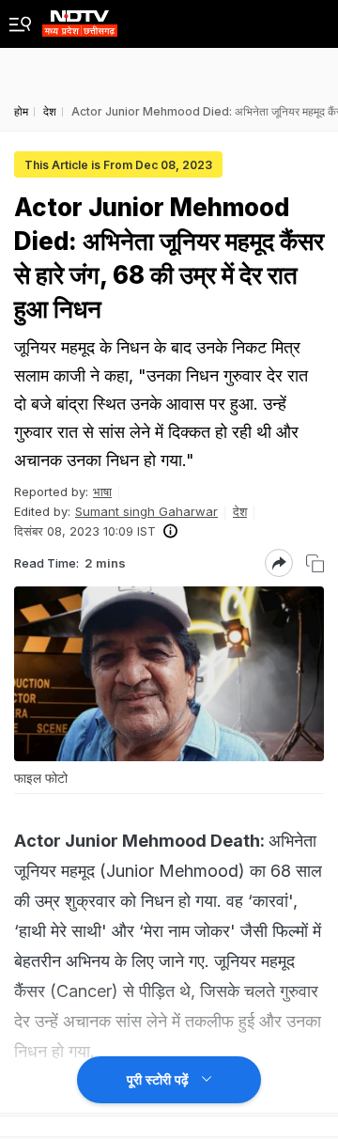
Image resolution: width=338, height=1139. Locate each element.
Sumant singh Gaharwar (146, 511)
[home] (79, 18)
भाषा (102, 491)
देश (240, 511)
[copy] (315, 563)
